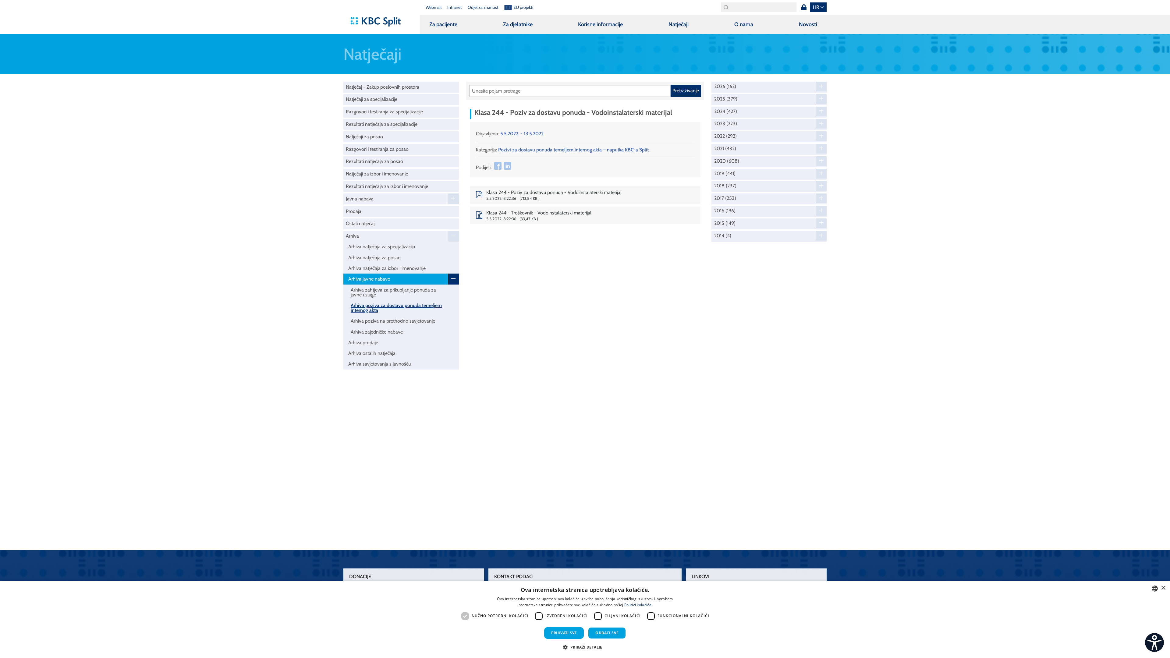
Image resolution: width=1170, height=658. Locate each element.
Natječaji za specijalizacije (371, 99)
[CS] (1154, 642)
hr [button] (816, 7)
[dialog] (585, 619)
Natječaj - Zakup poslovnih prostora (382, 87)
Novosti (808, 24)
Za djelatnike (518, 24)
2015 (725, 223)
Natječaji (678, 24)
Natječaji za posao (364, 137)
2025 (725, 99)
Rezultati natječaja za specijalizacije (381, 124)
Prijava (803, 7)
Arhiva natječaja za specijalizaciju (381, 246)
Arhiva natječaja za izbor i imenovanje (387, 268)
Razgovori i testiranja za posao (377, 149)
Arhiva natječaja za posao (374, 257)
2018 (725, 185)
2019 (725, 173)
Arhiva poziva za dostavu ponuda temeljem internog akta (396, 307)
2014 (722, 235)
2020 (726, 161)
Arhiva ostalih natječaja (371, 353)
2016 (725, 210)
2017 (725, 198)
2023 (725, 123)
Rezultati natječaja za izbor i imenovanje (387, 186)
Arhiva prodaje (363, 342)
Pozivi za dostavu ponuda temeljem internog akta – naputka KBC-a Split (573, 150)
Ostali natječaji (360, 223)
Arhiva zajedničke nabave (377, 332)
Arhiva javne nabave (369, 279)
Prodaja (353, 211)
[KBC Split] (378, 22)
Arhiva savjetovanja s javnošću (379, 364)
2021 (725, 148)
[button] (585, 647)
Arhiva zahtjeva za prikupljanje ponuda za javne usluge (393, 292)
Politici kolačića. (638, 604)
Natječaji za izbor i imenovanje (377, 174)
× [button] (1163, 588)
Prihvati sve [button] (564, 632)
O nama (743, 24)
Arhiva (352, 236)
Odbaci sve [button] (607, 632)
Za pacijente (443, 24)
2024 (725, 111)
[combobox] (1155, 588)
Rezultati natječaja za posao (374, 161)
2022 (725, 136)
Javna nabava (360, 199)
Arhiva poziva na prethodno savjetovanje (393, 321)
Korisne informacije (600, 24)
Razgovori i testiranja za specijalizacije (384, 112)
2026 (725, 86)
